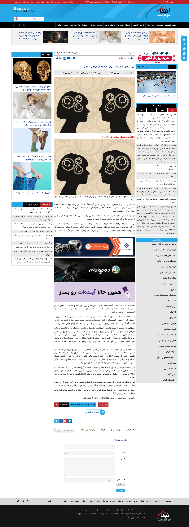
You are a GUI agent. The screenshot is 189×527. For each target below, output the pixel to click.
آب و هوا (49, 2)
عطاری (173, 289)
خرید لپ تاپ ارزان (168, 272)
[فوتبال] (184, 48)
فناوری (120, 25)
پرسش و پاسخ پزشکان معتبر (164, 244)
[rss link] (28, 501)
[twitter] (13, 25)
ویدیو (66, 25)
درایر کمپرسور (170, 306)
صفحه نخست (170, 25)
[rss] (24, 25)
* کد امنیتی (120, 479)
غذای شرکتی (171, 300)
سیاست (159, 25)
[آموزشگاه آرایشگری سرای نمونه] (94, 292)
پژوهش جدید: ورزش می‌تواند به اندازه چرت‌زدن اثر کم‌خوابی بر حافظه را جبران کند (32, 123)
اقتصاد (135, 25)
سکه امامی (171, 363)
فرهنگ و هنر (110, 25)
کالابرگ (173, 312)
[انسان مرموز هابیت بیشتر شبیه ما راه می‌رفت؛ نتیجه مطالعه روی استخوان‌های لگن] (32, 71)
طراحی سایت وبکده (167, 346)
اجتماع (127, 25)
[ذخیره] (65, 58)
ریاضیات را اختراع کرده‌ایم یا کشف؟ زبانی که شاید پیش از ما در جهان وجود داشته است (29, 35)
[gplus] (66, 421)
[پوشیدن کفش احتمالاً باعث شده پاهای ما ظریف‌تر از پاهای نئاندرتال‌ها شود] (32, 140)
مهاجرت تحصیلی (169, 323)
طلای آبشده (171, 374)
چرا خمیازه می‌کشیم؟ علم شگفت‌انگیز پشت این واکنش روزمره (31, 218)
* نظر (123, 458)
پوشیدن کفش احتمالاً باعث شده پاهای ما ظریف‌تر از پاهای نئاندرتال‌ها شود (32, 158)
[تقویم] (184, 53)
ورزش (92, 25)
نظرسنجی (17, 2)
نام (124, 445)
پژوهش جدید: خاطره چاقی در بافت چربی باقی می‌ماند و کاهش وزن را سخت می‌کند (136, 35)
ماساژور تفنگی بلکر (168, 283)
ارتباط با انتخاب (67, 2)
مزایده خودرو (170, 351)
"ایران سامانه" (129, 517)
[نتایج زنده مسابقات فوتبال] (184, 58)
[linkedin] (70, 421)
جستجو (70, 510)
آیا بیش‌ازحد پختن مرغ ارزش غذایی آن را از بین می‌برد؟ (31, 253)
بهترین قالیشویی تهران (166, 357)
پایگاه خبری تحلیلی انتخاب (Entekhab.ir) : (118, 137)
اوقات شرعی (40, 2)
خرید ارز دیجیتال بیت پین (164, 249)
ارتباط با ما (130, 510)
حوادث (99, 25)
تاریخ (142, 25)
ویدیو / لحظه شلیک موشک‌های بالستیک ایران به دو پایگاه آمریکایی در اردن (156, 182)
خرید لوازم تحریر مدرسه (166, 255)
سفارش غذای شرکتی (167, 340)
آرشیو (64, 510)
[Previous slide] (146, 66)
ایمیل (123, 452)
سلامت (73, 25)
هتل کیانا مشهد (169, 278)
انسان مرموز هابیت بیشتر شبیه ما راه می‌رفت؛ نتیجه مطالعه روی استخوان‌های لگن (32, 88)
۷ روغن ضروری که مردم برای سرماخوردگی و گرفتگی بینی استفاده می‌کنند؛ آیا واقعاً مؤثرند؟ (31, 225)
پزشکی (122, 58)
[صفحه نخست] (184, 39)
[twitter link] (18, 501)
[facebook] (61, 421)
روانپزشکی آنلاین (169, 380)
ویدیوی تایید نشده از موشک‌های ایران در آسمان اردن (156, 201)
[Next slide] (139, 66)
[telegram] (19, 25)
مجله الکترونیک (28, 2)
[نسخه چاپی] (57, 58)
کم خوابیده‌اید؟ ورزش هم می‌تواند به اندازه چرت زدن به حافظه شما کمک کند (84, 35)
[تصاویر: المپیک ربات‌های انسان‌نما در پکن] (156, 82)
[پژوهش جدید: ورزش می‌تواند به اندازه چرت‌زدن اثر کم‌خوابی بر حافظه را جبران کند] (32, 105)
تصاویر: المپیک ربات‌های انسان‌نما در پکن (157, 95)
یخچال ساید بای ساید (166, 261)
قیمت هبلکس (170, 329)
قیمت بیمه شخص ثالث (166, 334)
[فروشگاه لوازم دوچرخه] (94, 270)
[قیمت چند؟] (184, 44)
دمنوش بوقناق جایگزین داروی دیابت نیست (34, 231)
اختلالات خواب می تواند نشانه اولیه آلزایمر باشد (33, 247)
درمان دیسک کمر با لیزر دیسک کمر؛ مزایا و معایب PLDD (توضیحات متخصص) (31, 210)
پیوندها (57, 2)
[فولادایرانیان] (94, 247)
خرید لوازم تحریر (169, 266)
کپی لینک (103, 404)
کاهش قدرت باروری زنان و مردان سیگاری (35, 242)
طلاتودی (172, 317)
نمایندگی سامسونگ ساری (165, 295)
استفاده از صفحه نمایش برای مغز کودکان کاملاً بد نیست (31, 237)
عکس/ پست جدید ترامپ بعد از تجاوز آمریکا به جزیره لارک (156, 167)
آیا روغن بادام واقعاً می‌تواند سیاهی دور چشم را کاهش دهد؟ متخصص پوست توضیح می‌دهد (31, 260)
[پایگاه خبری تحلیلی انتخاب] (165, 12)
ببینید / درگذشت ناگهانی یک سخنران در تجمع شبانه (156, 175)
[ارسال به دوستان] (60, 58)
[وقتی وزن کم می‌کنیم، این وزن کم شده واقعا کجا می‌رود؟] (32, 176)
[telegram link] (23, 501)
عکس (59, 25)
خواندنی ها (83, 25)
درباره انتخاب (140, 510)
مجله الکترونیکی (91, 510)
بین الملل (150, 25)
